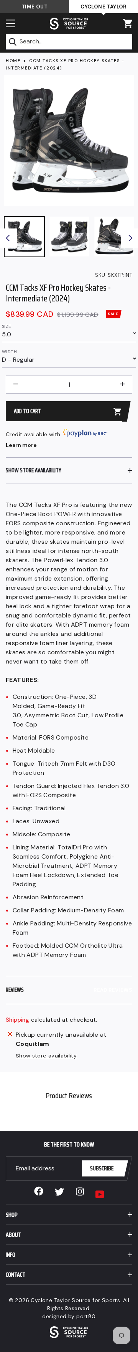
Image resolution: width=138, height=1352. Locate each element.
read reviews (113, 990)
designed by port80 (68, 1316)
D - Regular (18, 360)
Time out (34, 6)
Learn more (21, 445)
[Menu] (10, 23)
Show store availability (46, 1055)
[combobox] (69, 42)
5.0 (6, 334)
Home (13, 60)
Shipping (17, 1020)
